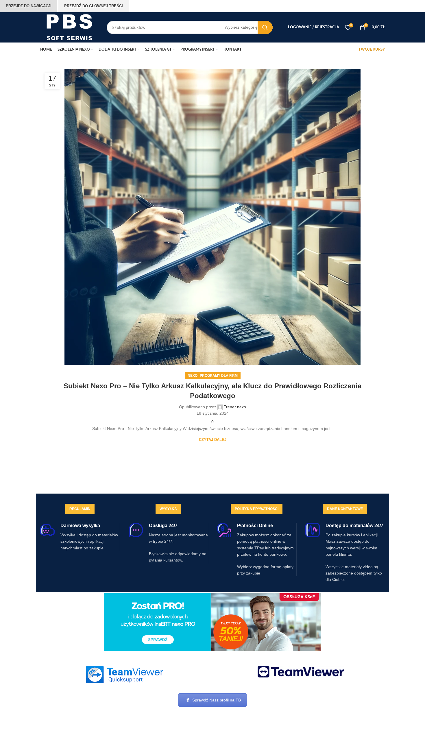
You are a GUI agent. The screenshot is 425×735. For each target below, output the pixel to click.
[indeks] (124, 674)
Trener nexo (235, 407)
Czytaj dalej (212, 440)
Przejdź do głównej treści (93, 6)
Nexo (192, 376)
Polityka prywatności (256, 509)
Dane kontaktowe (345, 509)
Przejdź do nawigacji (28, 6)
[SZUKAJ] (265, 27)
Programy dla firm (219, 376)
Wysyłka (168, 509)
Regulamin (79, 509)
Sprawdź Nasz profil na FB (216, 700)
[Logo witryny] (69, 27)
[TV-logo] (301, 671)
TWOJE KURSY (372, 49)
